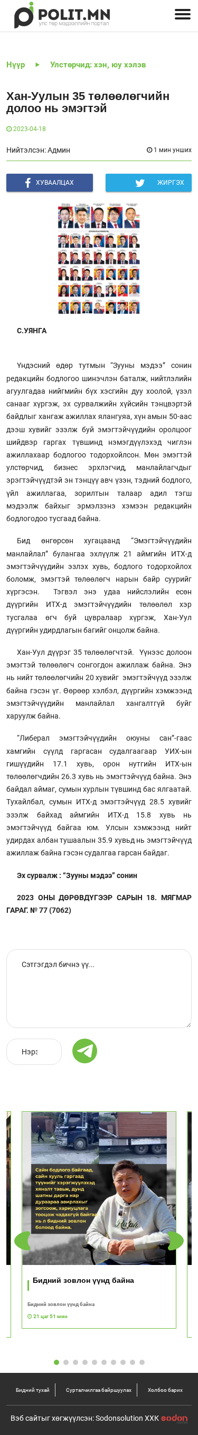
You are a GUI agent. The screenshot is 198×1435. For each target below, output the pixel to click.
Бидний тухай (33, 1390)
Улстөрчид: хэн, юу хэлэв (98, 64)
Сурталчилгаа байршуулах (98, 1390)
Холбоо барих (165, 1390)
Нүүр (15, 64)
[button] (175, 1241)
